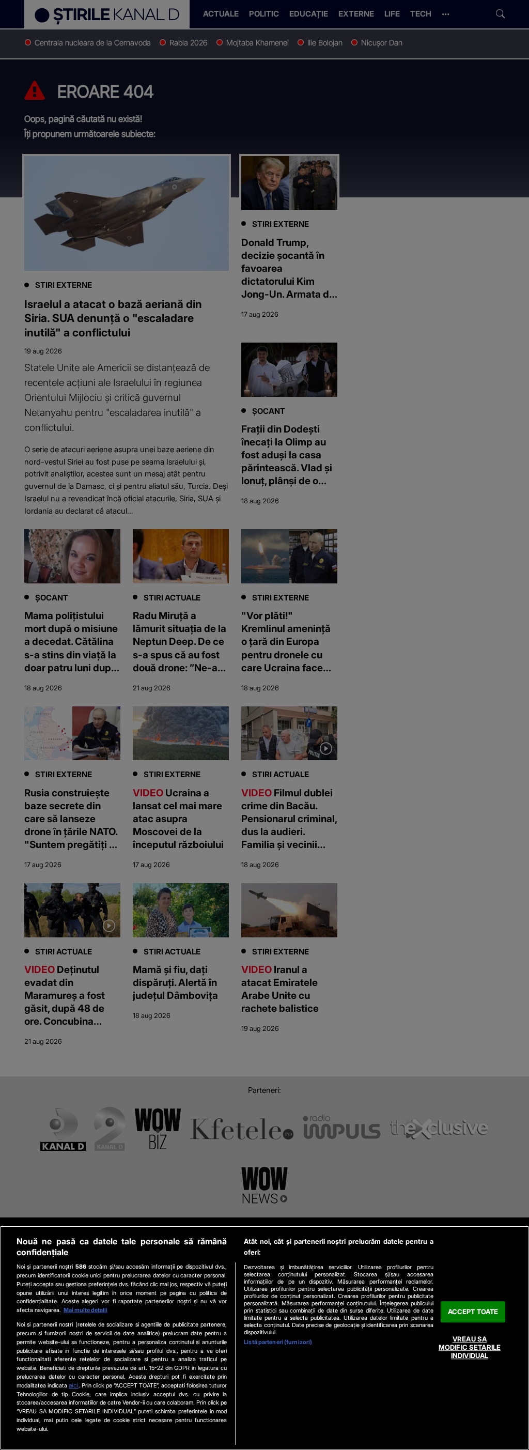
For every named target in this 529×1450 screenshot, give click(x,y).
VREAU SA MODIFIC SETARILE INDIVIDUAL (470, 1347)
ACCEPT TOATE (473, 1311)
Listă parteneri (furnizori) (278, 1342)
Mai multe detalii (85, 1310)
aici (74, 1385)
